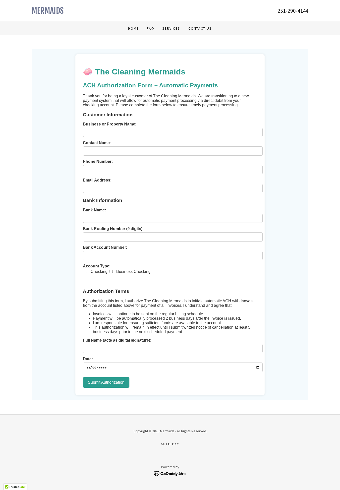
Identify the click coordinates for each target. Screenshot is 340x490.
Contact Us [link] (200, 28)
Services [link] (171, 28)
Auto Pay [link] (170, 444)
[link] (101, 12)
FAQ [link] (150, 28)
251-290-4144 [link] (293, 10)
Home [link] (133, 28)
